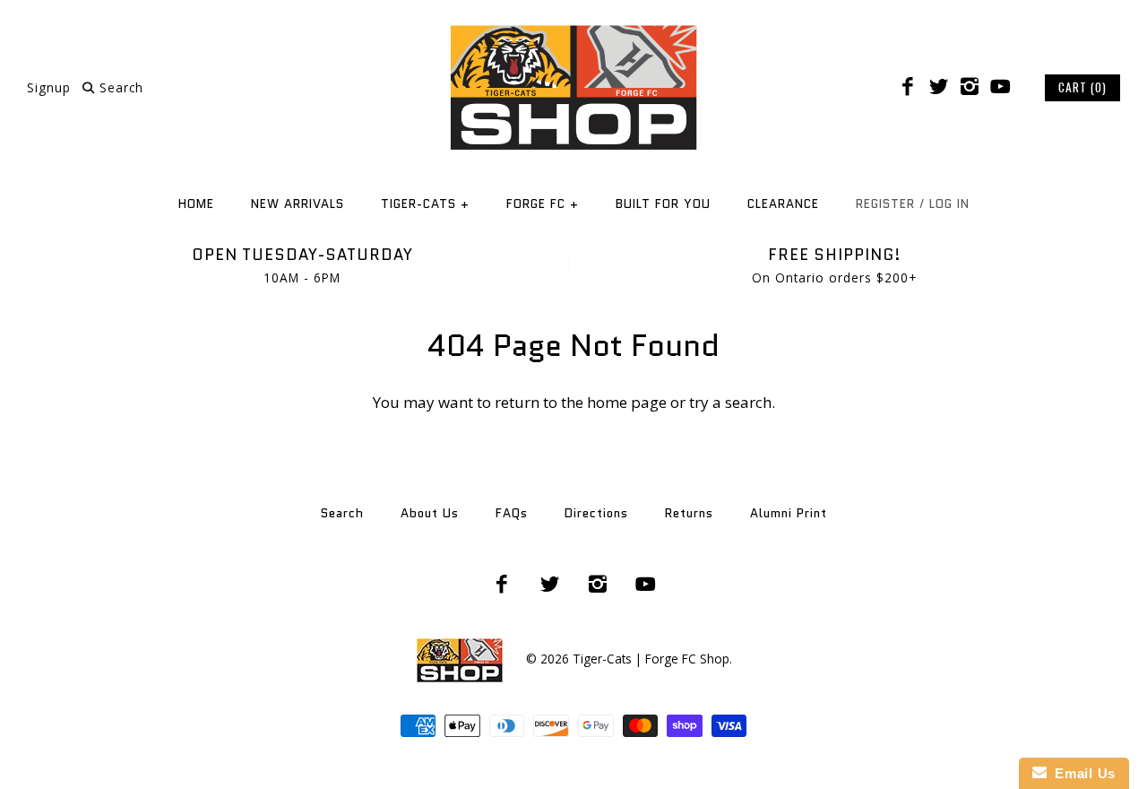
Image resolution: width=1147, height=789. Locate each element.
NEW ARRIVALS (297, 203)
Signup (49, 87)
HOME (196, 203)
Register (885, 203)
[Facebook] (907, 87)
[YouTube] (1000, 87)
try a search (730, 402)
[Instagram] (969, 87)
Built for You (663, 203)
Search (342, 513)
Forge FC (542, 203)
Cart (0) (1082, 87)
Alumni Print (788, 513)
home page (627, 402)
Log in (949, 203)
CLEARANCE (783, 203)
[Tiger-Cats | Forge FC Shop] (573, 30)
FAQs (512, 513)
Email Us (1081, 773)
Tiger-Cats (425, 203)
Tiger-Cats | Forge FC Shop (651, 658)
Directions (596, 513)
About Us (430, 513)
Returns (689, 513)
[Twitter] (938, 87)
